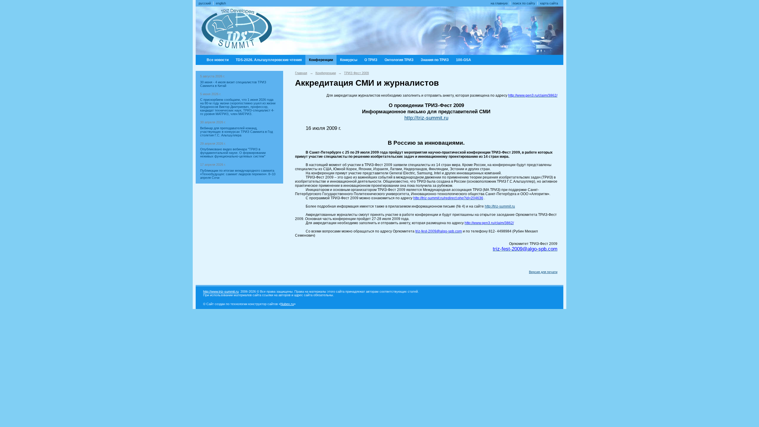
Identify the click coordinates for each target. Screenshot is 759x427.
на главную (499, 3)
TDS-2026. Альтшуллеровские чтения (269, 60)
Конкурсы (348, 60)
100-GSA (463, 60)
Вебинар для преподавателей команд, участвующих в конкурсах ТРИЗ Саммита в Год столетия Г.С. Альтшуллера (236, 131)
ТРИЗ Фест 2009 (356, 73)
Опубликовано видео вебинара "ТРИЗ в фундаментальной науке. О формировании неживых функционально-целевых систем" (233, 152)
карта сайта (549, 3)
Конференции (321, 60)
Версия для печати (543, 272)
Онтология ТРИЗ (399, 60)
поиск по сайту (524, 3)
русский (205, 3)
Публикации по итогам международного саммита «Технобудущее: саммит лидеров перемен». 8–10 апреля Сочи (237, 174)
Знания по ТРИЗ (435, 60)
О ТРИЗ (370, 60)
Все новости (218, 60)
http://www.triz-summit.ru (221, 291)
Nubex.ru (287, 304)
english (221, 3)
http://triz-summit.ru (426, 118)
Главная (301, 73)
